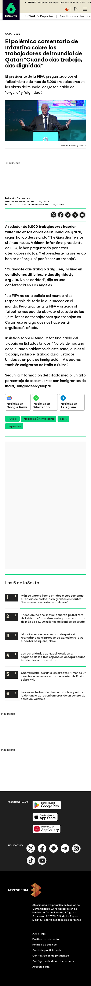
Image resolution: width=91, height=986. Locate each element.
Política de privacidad (46, 939)
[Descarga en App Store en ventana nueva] (45, 820)
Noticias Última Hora (38, 419)
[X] (53, 216)
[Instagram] (76, 852)
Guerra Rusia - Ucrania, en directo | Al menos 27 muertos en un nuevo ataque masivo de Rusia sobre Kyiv (53, 676)
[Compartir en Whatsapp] (68, 216)
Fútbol (12, 419)
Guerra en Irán (69, 2)
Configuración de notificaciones (53, 961)
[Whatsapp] (53, 852)
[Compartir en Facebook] (60, 216)
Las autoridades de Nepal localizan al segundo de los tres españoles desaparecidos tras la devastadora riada (53, 657)
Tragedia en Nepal (48, 2)
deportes (14, 426)
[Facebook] (42, 852)
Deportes (47, 16)
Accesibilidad (41, 966)
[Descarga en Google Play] (46, 808)
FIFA (63, 419)
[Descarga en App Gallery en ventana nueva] (46, 832)
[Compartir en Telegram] (75, 217)
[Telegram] (65, 852)
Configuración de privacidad (50, 955)
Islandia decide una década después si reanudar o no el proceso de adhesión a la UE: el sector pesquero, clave (52, 637)
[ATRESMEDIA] (45, 890)
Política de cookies (44, 944)
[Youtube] (42, 864)
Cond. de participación (47, 950)
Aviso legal (39, 933)
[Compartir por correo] (82, 217)
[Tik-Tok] (30, 864)
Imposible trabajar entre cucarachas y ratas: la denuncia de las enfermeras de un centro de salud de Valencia (53, 695)
